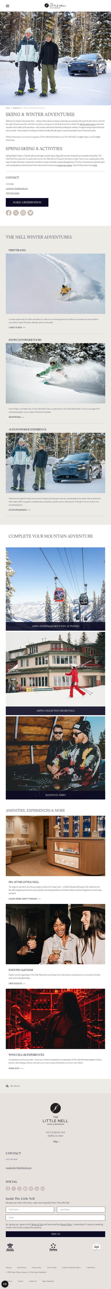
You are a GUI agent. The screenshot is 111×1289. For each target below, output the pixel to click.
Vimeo (30, 213)
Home (8, 108)
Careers (20, 1281)
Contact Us (32, 1281)
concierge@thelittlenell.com (17, 188)
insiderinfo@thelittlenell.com (19, 1167)
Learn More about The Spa (23, 899)
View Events (15, 983)
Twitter (16, 213)
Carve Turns (15, 327)
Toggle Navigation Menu (7, 6)
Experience (17, 108)
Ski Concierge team (88, 124)
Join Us (55, 1234)
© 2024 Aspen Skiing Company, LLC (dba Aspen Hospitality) (26, 1272)
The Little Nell (55, 6)
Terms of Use (37, 1224)
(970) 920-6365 (12, 193)
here (95, 165)
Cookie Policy (90, 1267)
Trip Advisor (42, 1188)
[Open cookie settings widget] (4, 1284)
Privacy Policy (66, 1224)
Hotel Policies (21, 1267)
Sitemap (8, 1267)
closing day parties (65, 165)
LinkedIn (37, 1188)
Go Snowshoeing (18, 510)
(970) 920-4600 (11, 1159)
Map (55, 1141)
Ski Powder (14, 417)
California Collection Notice (71, 1267)
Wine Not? (14, 1068)
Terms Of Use (51, 1267)
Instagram (23, 213)
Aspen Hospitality (48, 1281)
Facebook (9, 213)
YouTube (25, 1188)
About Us (9, 1281)
